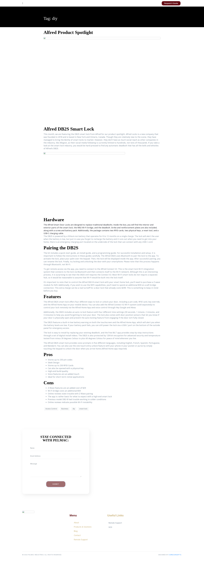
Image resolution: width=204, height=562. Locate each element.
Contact (77, 535)
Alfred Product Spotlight (68, 32)
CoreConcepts (175, 555)
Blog (76, 531)
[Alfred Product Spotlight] (102, 80)
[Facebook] (143, 524)
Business (64, 409)
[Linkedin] (154, 524)
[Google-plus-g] (148, 524)
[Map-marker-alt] (160, 524)
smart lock (83, 409)
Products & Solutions (82, 527)
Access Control (51, 409)
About (76, 523)
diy (74, 409)
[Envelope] (166, 524)
